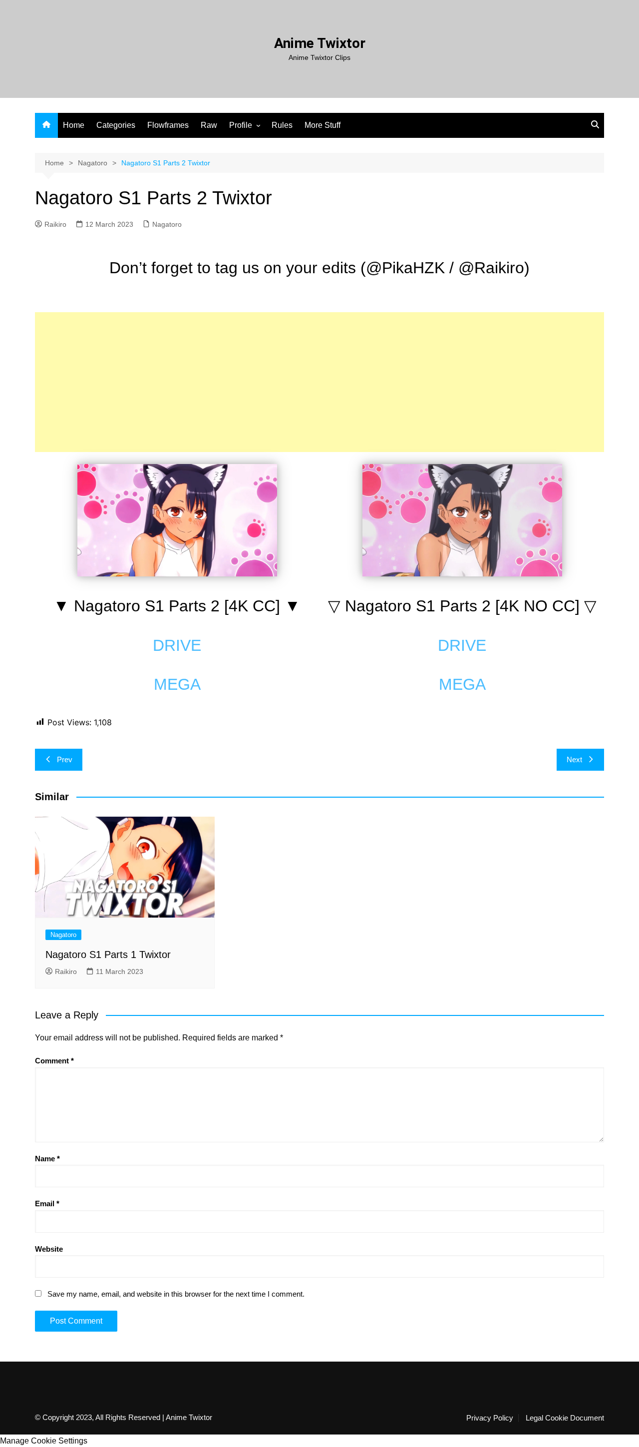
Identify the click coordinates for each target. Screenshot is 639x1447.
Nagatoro (167, 224)
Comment (54, 1060)
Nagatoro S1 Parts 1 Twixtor (108, 954)
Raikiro (55, 224)
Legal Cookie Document (565, 1418)
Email (47, 1203)
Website (49, 1249)
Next (574, 759)
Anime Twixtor (319, 43)
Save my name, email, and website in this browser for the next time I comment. (176, 1294)
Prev (64, 759)
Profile (240, 125)
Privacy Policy (489, 1418)
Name (47, 1158)
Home (73, 125)
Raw (209, 125)
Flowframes (168, 125)
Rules (282, 125)
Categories (115, 125)
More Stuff (322, 125)
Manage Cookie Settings (43, 1441)
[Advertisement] (319, 382)
